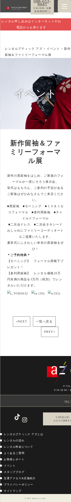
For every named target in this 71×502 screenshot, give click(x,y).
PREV (49, 331)
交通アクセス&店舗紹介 (20, 478)
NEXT (21, 321)
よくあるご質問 (14, 453)
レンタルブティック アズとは (23, 434)
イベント (10, 465)
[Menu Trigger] (64, 6)
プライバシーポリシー (18, 484)
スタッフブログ (14, 472)
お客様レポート (14, 459)
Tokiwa (35, 498)
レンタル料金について (18, 446)
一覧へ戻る (44, 321)
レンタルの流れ (14, 440)
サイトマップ (13, 490)
